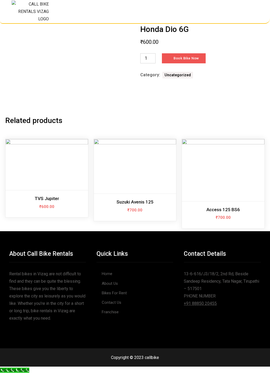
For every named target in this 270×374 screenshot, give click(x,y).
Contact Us (111, 302)
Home (107, 273)
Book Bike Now (186, 58)
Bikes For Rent (114, 293)
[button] (251, 11)
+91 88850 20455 (200, 303)
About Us (110, 283)
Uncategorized (178, 75)
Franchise (110, 312)
